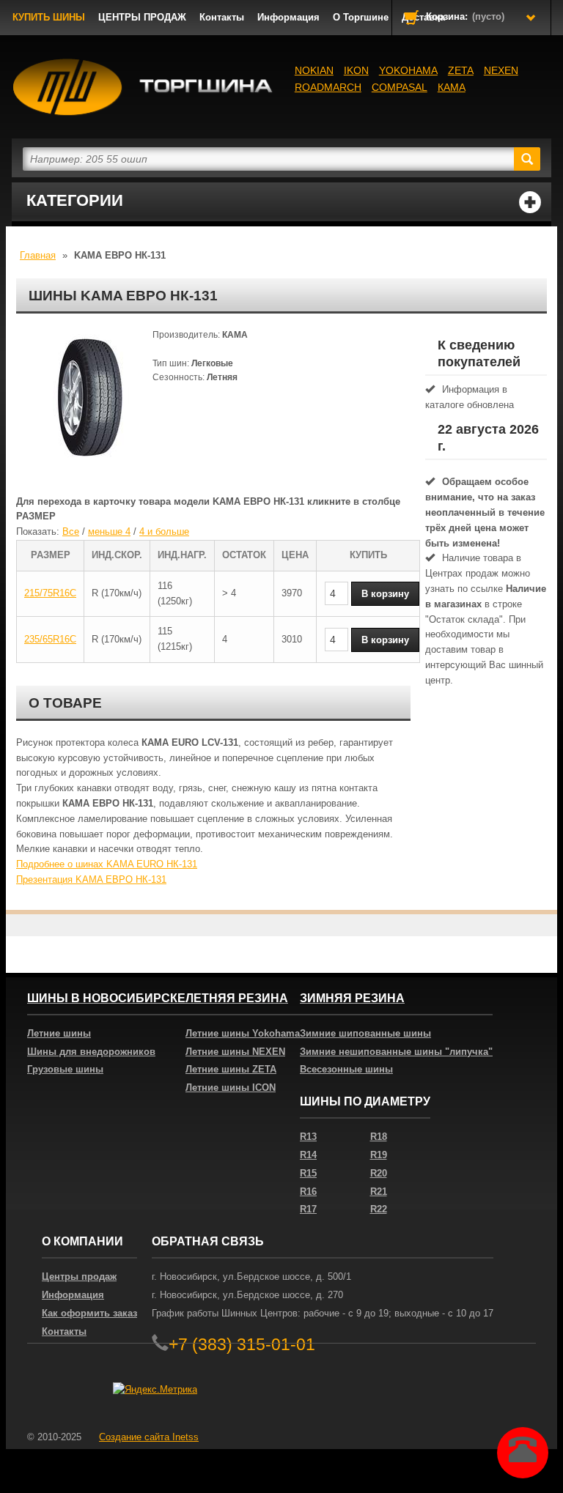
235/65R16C (50, 639)
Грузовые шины (65, 1069)
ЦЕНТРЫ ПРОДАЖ (142, 17)
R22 (378, 1209)
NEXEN (501, 70)
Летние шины (59, 1033)
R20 (378, 1173)
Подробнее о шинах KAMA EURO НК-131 (106, 864)
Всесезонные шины (346, 1069)
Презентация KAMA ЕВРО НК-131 (91, 879)
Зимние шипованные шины (365, 1033)
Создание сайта (149, 1436)
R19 (378, 1154)
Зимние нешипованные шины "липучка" (396, 1051)
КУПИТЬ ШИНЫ (48, 17)
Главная (38, 255)
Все (70, 531)
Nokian (314, 70)
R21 (378, 1191)
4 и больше (164, 531)
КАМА (452, 87)
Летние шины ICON (230, 1087)
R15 (308, 1173)
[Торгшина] (147, 87)
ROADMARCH (328, 87)
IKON (356, 70)
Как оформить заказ (89, 1313)
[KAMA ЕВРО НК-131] (89, 401)
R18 (378, 1136)
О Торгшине (361, 17)
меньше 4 (109, 531)
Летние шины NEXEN (235, 1051)
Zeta (461, 70)
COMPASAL (399, 87)
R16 (308, 1191)
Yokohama (408, 70)
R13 (308, 1136)
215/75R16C (50, 593)
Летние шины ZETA (230, 1069)
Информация (288, 17)
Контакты (221, 17)
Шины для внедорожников (91, 1051)
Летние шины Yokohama (242, 1033)
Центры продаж (79, 1276)
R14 (308, 1154)
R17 (308, 1209)
